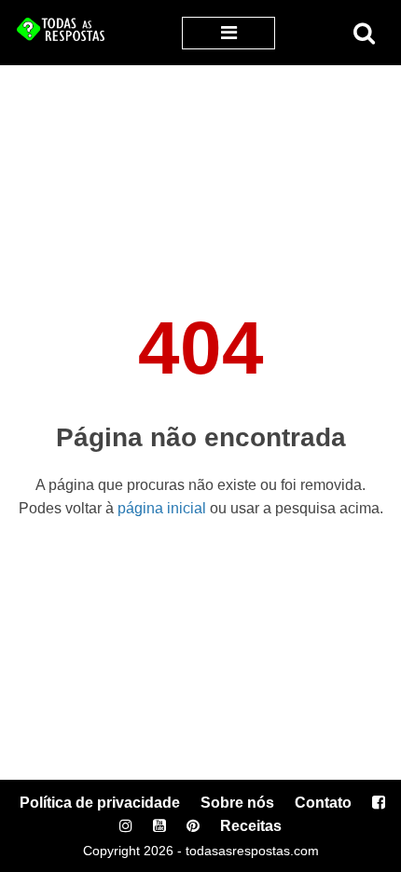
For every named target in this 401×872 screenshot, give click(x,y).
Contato (323, 803)
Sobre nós (237, 803)
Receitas (251, 826)
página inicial (162, 508)
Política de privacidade (100, 803)
